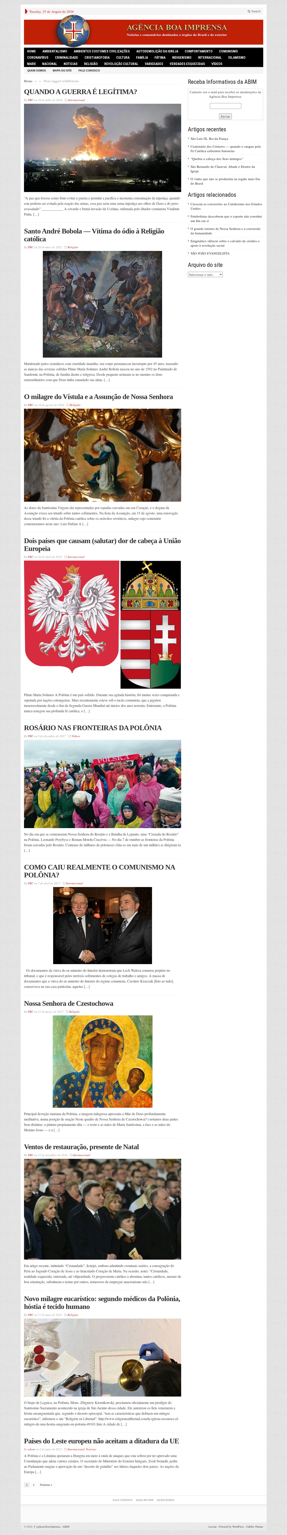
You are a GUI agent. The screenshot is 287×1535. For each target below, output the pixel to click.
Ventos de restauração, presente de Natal (81, 1147)
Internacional (210, 58)
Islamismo (237, 58)
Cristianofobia (97, 58)
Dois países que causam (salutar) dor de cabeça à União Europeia (102, 545)
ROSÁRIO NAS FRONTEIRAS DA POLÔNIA (93, 728)
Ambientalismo (54, 51)
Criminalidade (66, 58)
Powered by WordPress (231, 1526)
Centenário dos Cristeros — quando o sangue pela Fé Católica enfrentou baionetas (226, 148)
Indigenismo (181, 58)
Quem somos (36, 70)
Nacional (49, 64)
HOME (31, 51)
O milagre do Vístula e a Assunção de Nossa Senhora (98, 397)
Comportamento (199, 51)
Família (142, 58)
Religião (91, 64)
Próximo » (46, 1485)
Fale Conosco (89, 70)
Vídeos (216, 64)
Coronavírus (37, 58)
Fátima (159, 58)
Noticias (71, 64)
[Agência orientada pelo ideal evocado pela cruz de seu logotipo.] (143, 31)
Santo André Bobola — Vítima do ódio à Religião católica (94, 235)
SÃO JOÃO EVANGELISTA (210, 253)
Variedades (154, 64)
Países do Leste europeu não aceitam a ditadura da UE (101, 1441)
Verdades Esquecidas (187, 64)
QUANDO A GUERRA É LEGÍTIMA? (80, 92)
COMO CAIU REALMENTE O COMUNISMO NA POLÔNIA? (99, 871)
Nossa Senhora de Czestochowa (68, 1003)
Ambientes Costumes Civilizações (102, 51)
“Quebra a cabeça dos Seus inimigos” (217, 158)
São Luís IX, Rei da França (209, 138)
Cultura (123, 58)
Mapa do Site (62, 70)
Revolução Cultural (121, 64)
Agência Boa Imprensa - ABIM (51, 1526)
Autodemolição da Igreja (157, 51)
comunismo (228, 51)
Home (28, 81)
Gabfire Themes (254, 1526)
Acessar (212, 1526)
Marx (31, 64)
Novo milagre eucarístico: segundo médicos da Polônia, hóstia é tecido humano (102, 1302)
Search (255, 11)
